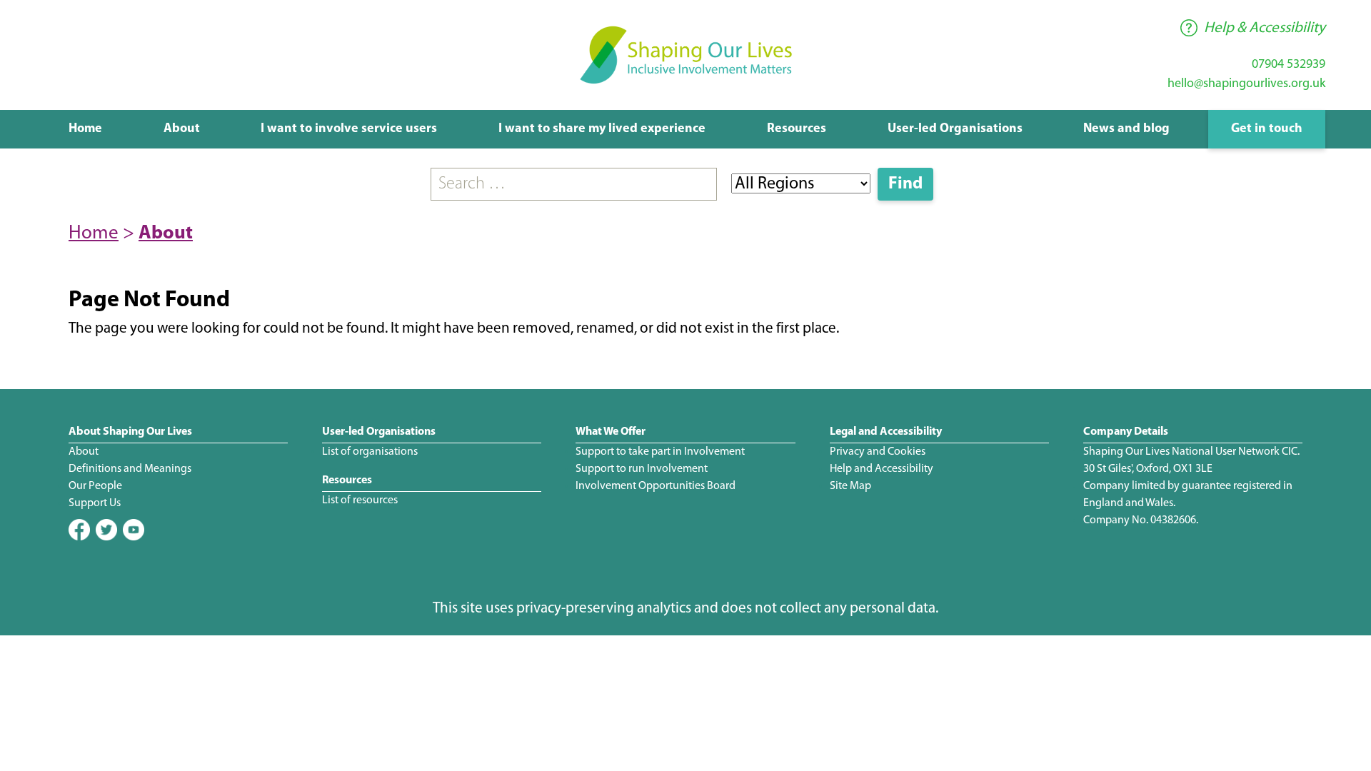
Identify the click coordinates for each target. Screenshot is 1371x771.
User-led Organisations (955, 129)
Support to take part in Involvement (660, 452)
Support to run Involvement (642, 469)
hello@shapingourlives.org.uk (1246, 84)
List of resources (360, 500)
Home (85, 129)
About (182, 129)
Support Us (95, 503)
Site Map (850, 486)
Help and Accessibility (881, 469)
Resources (796, 129)
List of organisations (370, 452)
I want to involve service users (349, 129)
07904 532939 (1288, 65)
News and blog (1126, 129)
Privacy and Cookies (877, 452)
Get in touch (1266, 129)
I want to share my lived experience (601, 129)
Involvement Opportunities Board (655, 486)
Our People (95, 486)
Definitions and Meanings (130, 469)
